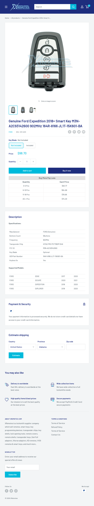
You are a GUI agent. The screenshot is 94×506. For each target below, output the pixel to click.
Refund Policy (56, 427)
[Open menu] (6, 7)
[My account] (82, 6)
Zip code (69, 341)
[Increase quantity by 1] (33, 161)
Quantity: (12, 161)
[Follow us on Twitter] (11, 491)
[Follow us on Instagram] (16, 491)
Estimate (16, 355)
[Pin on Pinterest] (74, 131)
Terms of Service (58, 423)
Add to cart (27, 171)
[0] (87, 6)
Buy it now (67, 171)
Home (7, 18)
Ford (10, 132)
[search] (52, 6)
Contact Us (55, 435)
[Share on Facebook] (69, 131)
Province (41, 341)
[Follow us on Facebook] (6, 491)
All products (15, 18)
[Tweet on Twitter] (79, 131)
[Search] (73, 6)
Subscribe (13, 474)
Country (12, 341)
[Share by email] (83, 131)
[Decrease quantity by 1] (20, 161)
